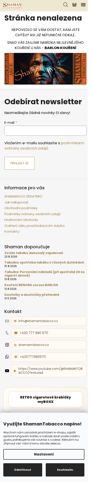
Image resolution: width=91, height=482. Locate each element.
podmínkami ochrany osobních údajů (44, 145)
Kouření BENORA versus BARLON (31, 285)
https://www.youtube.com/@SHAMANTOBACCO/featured (50, 370)
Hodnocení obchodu (21, 219)
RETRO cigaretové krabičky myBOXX (45, 399)
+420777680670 (33, 357)
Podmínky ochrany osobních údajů (32, 214)
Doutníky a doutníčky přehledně (31, 294)
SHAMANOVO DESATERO (23, 196)
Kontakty (11, 231)
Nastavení (44, 454)
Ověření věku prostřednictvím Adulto (34, 225)
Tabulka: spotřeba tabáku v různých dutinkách (44, 262)
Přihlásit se (19, 163)
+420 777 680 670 (34, 333)
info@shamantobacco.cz (38, 321)
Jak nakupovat (16, 202)
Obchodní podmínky (21, 208)
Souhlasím (65, 470)
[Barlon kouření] (45, 68)
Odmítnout (22, 470)
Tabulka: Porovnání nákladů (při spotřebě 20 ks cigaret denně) (44, 273)
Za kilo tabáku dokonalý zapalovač (33, 253)
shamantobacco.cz (34, 345)
